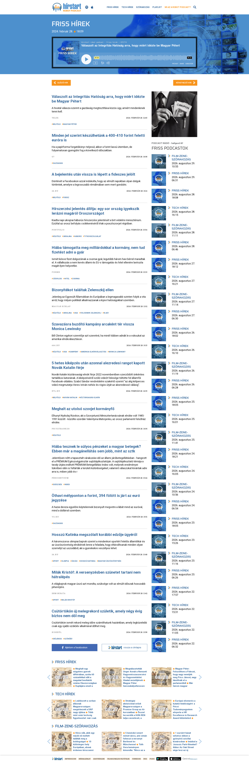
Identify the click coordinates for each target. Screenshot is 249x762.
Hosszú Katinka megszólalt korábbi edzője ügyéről (94, 534)
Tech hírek (127, 7)
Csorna (76, 279)
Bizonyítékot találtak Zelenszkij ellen (83, 290)
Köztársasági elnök (90, 398)
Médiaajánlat (84, 759)
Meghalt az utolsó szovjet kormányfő (83, 409)
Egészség (57, 484)
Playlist (157, 7)
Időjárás (57, 639)
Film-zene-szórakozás (76, 726)
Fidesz (66, 197)
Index (67, 484)
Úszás (74, 561)
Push (152, 759)
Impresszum (70, 759)
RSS (145, 759)
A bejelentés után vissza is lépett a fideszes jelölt (93, 174)
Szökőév (68, 639)
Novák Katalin (70, 398)
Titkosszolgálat (92, 236)
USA (76, 313)
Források (136, 759)
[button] (49, 677)
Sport (56, 561)
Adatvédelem (98, 759)
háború (78, 236)
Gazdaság (58, 163)
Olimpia (65, 561)
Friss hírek (113, 7)
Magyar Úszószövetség (109, 561)
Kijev (106, 313)
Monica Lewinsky (117, 352)
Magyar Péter (70, 124)
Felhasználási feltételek (118, 759)
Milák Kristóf (68, 600)
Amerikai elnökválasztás (93, 352)
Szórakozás (143, 7)
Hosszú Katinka (87, 561)
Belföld (57, 124)
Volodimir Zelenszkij (90, 313)
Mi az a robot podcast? (178, 7)
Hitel (66, 279)
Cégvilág (57, 279)
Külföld (57, 236)
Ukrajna (67, 236)
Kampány (73, 352)
